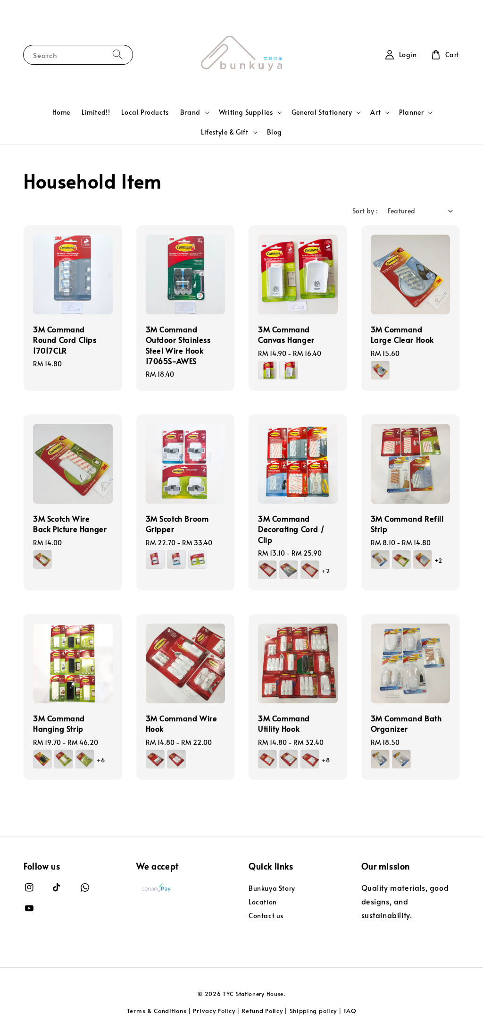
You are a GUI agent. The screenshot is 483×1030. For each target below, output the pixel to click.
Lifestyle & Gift (225, 132)
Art (375, 112)
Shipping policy (313, 1010)
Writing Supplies (246, 112)
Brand (190, 112)
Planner (411, 112)
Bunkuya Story (272, 888)
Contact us (266, 915)
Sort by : (365, 210)
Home (61, 112)
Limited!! (96, 112)
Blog (274, 131)
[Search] (117, 54)
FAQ (349, 1010)
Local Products (144, 112)
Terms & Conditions (157, 1010)
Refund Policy (262, 1010)
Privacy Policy (214, 1010)
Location (263, 901)
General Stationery (321, 112)
